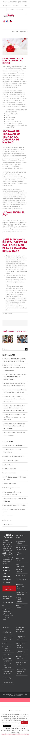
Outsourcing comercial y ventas (14, 505)
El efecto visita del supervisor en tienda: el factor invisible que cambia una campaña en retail (14, 408)
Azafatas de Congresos (21, 652)
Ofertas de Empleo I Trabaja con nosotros (15, 500)
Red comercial (20, 565)
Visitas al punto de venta (20, 586)
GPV (5, 643)
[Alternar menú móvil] (27, 14)
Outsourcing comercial (21, 580)
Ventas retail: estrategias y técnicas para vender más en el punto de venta (14, 367)
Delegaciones (8, 682)
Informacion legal (21, 606)
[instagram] (3, 605)
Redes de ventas (20, 559)
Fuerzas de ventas (10, 473)
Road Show (7, 654)
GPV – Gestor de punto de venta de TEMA (15, 478)
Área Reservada (6, 575)
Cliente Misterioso (10, 469)
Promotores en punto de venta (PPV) (14, 511)
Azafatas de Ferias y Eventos (21, 645)
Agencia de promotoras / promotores (12, 451)
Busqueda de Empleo (11, 460)
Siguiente (23, 31)
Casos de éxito (8, 464)
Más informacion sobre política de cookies (15, 734)
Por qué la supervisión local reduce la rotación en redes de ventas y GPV (14, 399)
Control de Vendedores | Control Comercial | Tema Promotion (8, 663)
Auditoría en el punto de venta (14, 456)
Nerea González (8, 313)
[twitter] (6, 602)
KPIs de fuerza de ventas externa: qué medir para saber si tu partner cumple (15, 376)
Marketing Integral (10, 483)
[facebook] (3, 602)
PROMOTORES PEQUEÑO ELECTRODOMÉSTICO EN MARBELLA (17, 340)
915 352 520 (14, 2)
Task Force (21, 575)
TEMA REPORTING (9, 588)
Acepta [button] (24, 723)
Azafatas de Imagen (21, 657)
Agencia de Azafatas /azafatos (14, 445)
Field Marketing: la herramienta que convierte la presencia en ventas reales (14, 426)
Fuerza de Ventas (20, 570)
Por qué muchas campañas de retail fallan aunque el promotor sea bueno (15, 417)
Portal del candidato (6, 580)
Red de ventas (8, 516)
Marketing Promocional (12, 488)
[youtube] (9, 602)
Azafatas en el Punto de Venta (21, 638)
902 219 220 (23, 2)
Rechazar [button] (7, 726)
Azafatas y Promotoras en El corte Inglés (21, 670)
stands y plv (8, 520)
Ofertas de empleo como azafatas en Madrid (12, 493)
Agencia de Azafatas (21, 543)
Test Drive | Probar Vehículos (7, 649)
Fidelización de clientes (8, 672)
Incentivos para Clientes (8, 678)
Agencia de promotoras (21, 548)
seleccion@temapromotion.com (13, 222)
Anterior (15, 31)
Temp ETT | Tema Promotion (21, 599)
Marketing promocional (8, 633)
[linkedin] (12, 602)
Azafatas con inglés (21, 663)
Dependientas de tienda (22, 593)
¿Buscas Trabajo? (6, 569)
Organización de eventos (8, 638)
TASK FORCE (8, 524)
